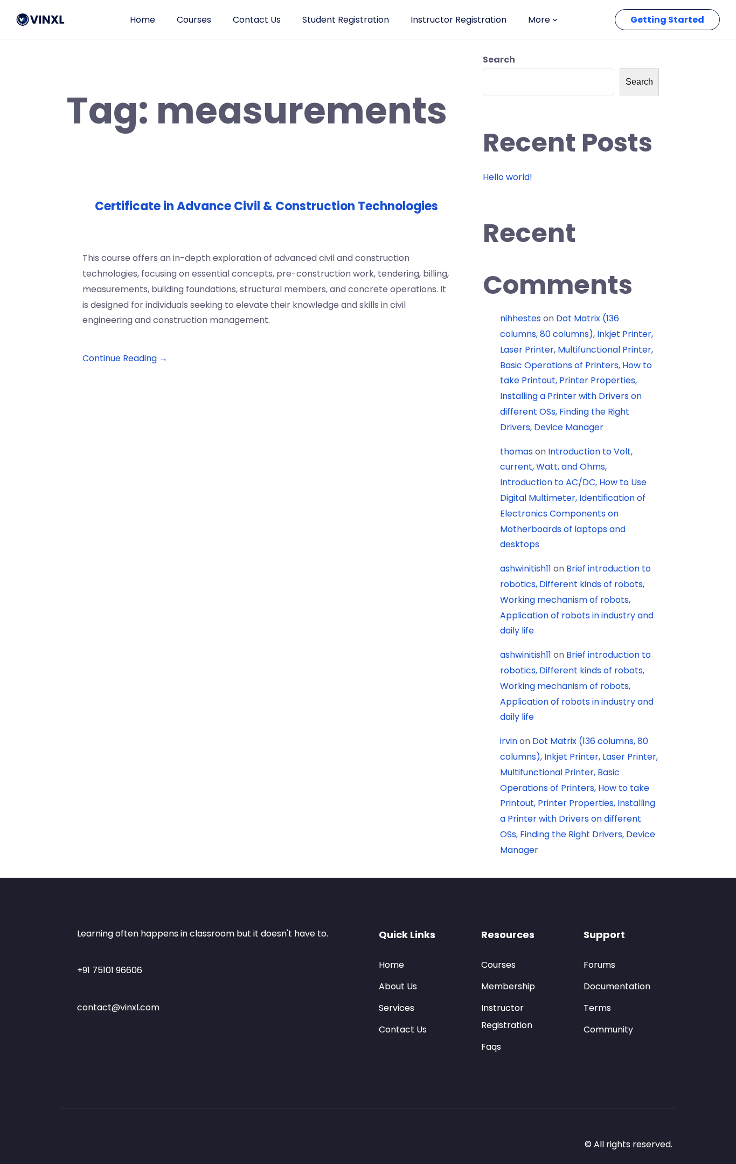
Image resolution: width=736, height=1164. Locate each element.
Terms (597, 1008)
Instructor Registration (458, 19)
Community (608, 1029)
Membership (508, 986)
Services (396, 1008)
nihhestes (520, 318)
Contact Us (257, 19)
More (539, 19)
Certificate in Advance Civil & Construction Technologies (266, 206)
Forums (599, 965)
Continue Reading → (125, 358)
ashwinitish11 (525, 568)
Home (142, 19)
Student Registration (345, 19)
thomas (516, 451)
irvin (508, 741)
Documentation (617, 986)
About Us (398, 986)
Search (499, 59)
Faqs (491, 1047)
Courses (194, 19)
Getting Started (667, 19)
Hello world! (507, 177)
